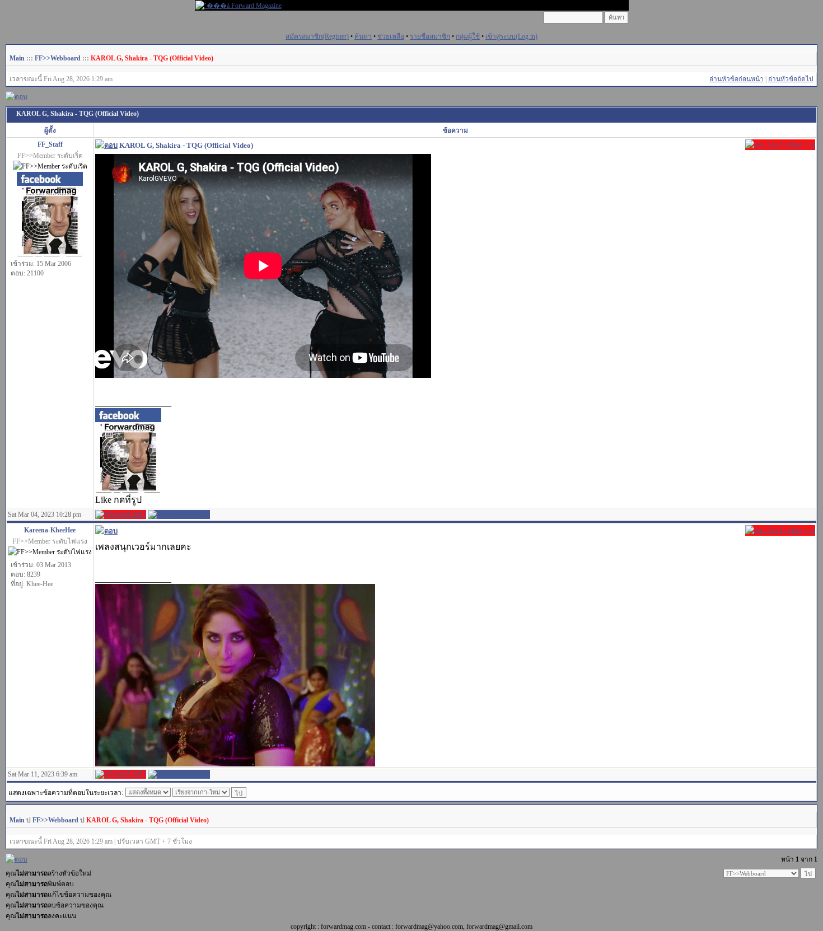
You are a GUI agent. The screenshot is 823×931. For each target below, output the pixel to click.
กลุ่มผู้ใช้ (468, 36)
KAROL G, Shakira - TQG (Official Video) (152, 58)
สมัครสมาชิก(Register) (317, 36)
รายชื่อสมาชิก (430, 36)
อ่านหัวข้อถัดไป (790, 79)
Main (17, 58)
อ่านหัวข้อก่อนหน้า (736, 79)
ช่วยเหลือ (390, 36)
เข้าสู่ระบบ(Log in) (511, 36)
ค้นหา (363, 36)
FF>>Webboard (58, 58)
